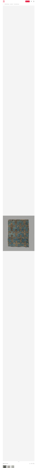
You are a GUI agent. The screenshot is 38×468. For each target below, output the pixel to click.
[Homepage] (4, 1)
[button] (18, 233)
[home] (3, 4)
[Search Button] (31, 1)
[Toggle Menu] (33, 1)
